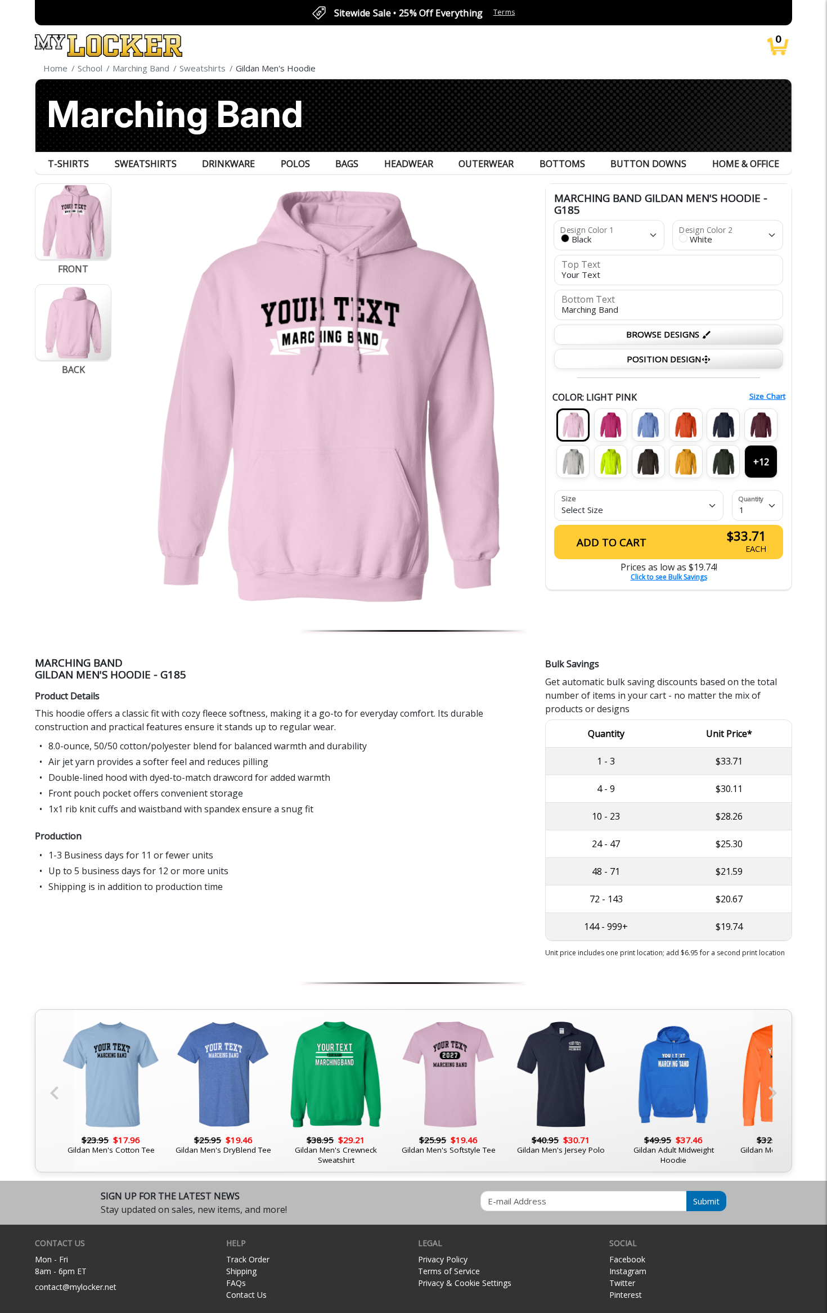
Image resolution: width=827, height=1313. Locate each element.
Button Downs (648, 164)
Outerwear (486, 164)
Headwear (408, 164)
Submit (706, 1201)
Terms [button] (504, 12)
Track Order (247, 1259)
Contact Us (246, 1294)
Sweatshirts (146, 164)
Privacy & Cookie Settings (464, 1283)
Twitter (622, 1283)
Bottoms (562, 164)
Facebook (627, 1259)
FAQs (236, 1283)
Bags (346, 164)
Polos (295, 164)
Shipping (241, 1271)
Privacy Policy (443, 1259)
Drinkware (228, 164)
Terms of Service (449, 1271)
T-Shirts (68, 164)
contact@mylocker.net (75, 1286)
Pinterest (625, 1294)
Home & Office (745, 164)
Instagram (627, 1271)
